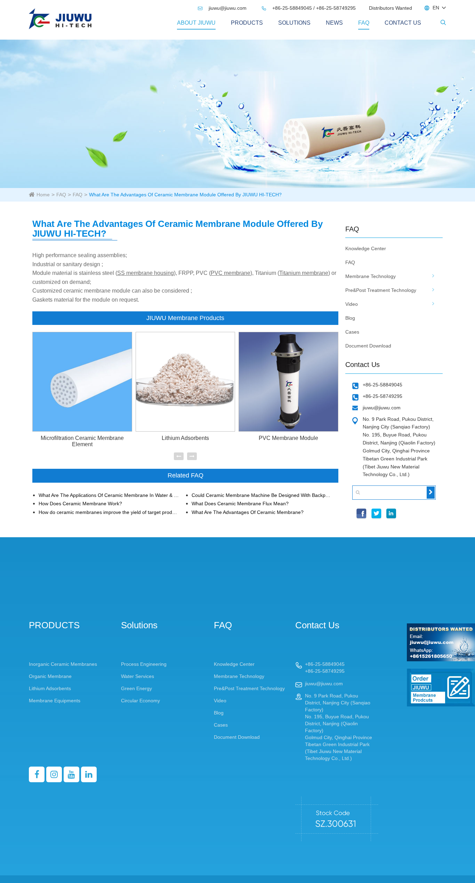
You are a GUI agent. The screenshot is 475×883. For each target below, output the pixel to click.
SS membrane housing (145, 273)
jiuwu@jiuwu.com (223, 8)
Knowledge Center (365, 248)
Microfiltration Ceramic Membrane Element (82, 441)
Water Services (137, 676)
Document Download (368, 346)
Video (351, 304)
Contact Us (403, 23)
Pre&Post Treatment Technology (380, 290)
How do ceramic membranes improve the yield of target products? (109, 512)
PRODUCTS (247, 23)
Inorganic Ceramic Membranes (63, 664)
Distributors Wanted (390, 8)
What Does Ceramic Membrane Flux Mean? (240, 503)
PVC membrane (230, 273)
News (334, 23)
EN (436, 7)
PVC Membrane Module (288, 438)
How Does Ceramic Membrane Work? (80, 503)
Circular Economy (140, 700)
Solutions (294, 23)
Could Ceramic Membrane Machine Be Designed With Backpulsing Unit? (262, 495)
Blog (350, 318)
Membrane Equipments (54, 700)
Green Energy (136, 688)
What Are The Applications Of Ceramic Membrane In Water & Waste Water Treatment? (109, 495)
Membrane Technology (370, 276)
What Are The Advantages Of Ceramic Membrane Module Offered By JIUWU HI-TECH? (185, 194)
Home (43, 194)
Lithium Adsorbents (185, 438)
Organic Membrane (50, 676)
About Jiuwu (196, 23)
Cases (352, 332)
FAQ (363, 23)
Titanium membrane (303, 273)
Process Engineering (144, 664)
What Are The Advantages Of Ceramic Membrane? (248, 512)
